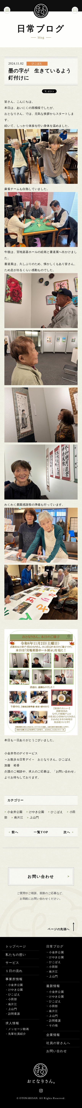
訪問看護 (14, 1013)
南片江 (18, 817)
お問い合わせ (56, 1051)
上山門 (34, 817)
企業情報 (53, 1034)
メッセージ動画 (18, 1029)
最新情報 (53, 986)
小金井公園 (14, 811)
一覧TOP (41, 832)
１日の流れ (14, 970)
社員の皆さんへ (58, 1043)
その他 (53, 1025)
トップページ (16, 946)
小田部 (12, 999)
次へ (67, 832)
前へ (15, 832)
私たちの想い (16, 954)
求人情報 (12, 1023)
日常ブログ (55, 946)
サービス (12, 962)
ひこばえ (57, 811)
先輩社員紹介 (17, 1033)
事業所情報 (14, 979)
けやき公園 (36, 811)
